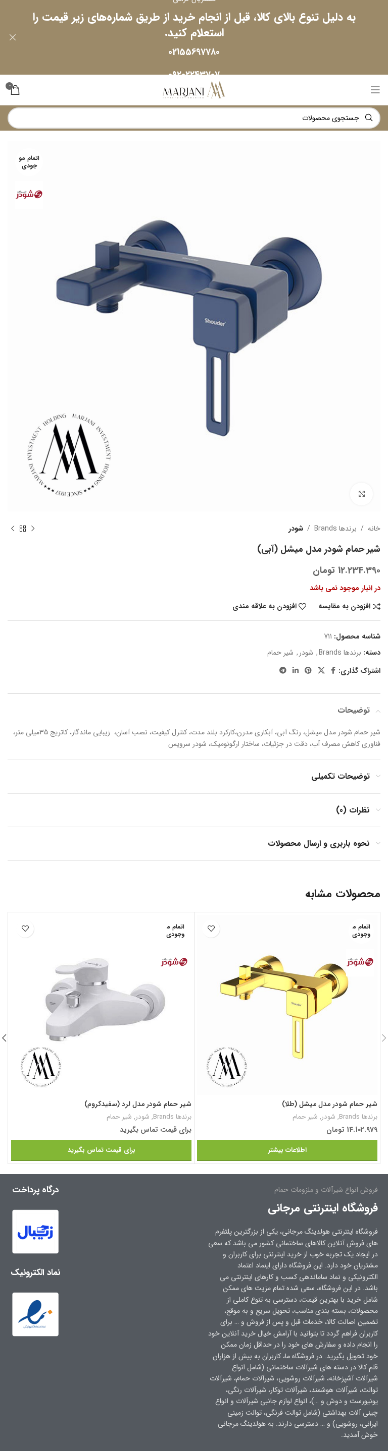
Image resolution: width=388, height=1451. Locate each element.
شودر (295, 528)
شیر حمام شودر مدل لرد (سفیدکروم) (137, 1104)
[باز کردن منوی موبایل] (375, 90)
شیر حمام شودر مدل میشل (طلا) (329, 1104)
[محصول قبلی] (33, 529)
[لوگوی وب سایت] (194, 89)
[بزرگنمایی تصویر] (361, 494)
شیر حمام (280, 652)
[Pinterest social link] (308, 671)
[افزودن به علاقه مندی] (211, 929)
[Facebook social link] (333, 671)
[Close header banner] (12, 37)
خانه (374, 528)
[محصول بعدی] (13, 529)
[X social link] (321, 671)
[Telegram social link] (282, 671)
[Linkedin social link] (295, 671)
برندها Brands (335, 528)
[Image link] (35, 1313)
